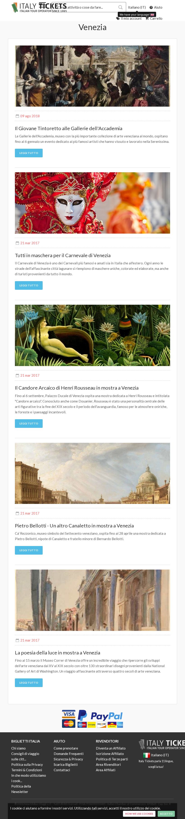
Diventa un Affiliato (111, 748)
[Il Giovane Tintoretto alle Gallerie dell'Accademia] (92, 76)
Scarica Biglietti (66, 764)
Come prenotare (66, 748)
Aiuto (157, 7)
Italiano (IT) (137, 7)
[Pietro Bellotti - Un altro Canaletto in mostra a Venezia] (92, 473)
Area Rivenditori (108, 764)
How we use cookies (139, 813)
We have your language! (135, 14)
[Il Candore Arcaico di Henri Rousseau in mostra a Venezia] (92, 335)
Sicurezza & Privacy (68, 759)
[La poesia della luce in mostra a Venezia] (92, 600)
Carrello (155, 18)
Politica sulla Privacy (27, 764)
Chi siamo (18, 748)
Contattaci (62, 770)
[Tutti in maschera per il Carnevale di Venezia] (92, 203)
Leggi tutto (28, 153)
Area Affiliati (105, 770)
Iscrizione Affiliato (110, 754)
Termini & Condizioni (26, 770)
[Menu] (42, 5)
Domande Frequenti (68, 754)
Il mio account (131, 18)
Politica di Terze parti (112, 759)
